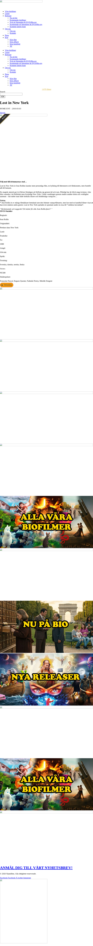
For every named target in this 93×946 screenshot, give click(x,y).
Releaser (8, 16)
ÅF (11, 46)
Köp (6, 37)
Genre (7, 14)
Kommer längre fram (18, 27)
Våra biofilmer (10, 11)
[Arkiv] (23, 178)
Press (7, 35)
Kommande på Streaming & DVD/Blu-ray (26, 24)
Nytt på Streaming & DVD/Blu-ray (23, 22)
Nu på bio (13, 18)
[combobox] (11, 94)
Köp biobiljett (15, 44)
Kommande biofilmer (18, 20)
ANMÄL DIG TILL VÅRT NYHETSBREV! (36, 868)
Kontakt (13, 33)
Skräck (2, 113)
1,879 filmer (46, 89)
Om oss (8, 29)
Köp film (13, 40)
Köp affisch (14, 42)
